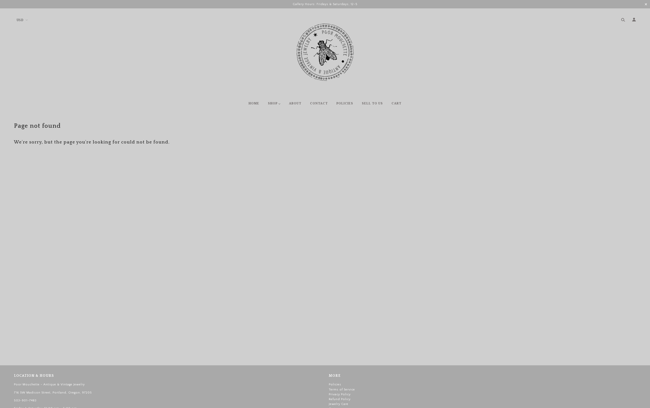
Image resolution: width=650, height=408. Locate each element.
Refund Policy (340, 399)
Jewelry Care (338, 404)
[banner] (325, 52)
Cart (631, 103)
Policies (335, 384)
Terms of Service (342, 389)
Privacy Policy (340, 394)
